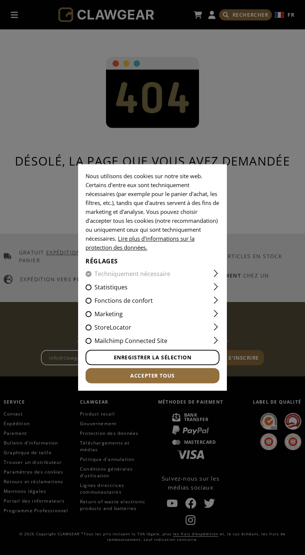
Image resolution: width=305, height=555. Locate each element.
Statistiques (111, 287)
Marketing (108, 314)
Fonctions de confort (123, 301)
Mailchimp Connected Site (130, 341)
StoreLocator (112, 328)
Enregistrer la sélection (152, 357)
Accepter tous (152, 375)
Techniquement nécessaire (132, 274)
